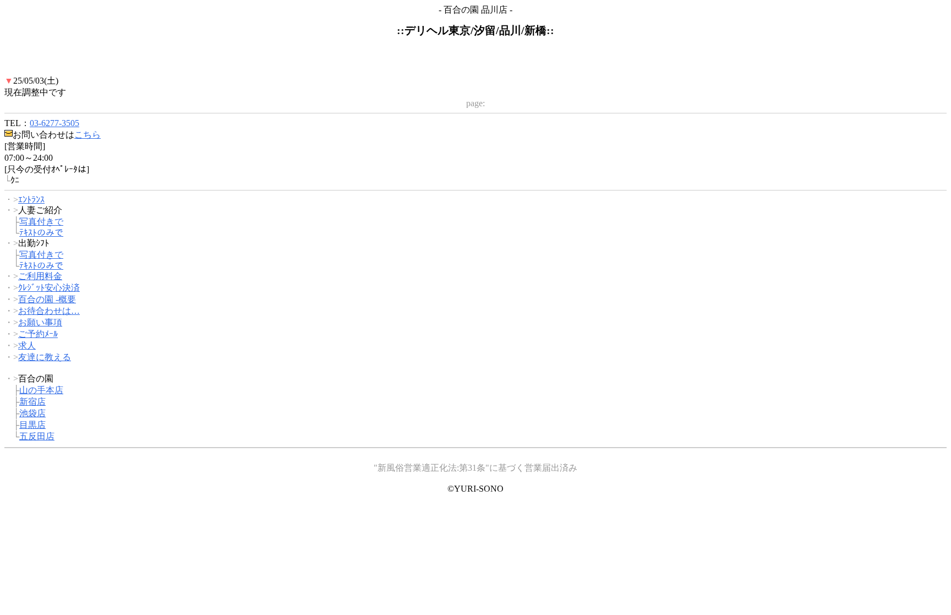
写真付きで (41, 221)
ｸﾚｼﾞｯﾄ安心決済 (49, 287)
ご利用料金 (40, 276)
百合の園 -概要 (47, 299)
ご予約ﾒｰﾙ (38, 334)
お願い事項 (40, 322)
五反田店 (36, 436)
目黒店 (32, 424)
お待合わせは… (49, 310)
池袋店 (32, 413)
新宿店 (32, 401)
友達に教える (44, 357)
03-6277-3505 (54, 123)
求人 (27, 345)
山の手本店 (41, 390)
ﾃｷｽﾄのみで (41, 232)
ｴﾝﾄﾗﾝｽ (31, 199)
